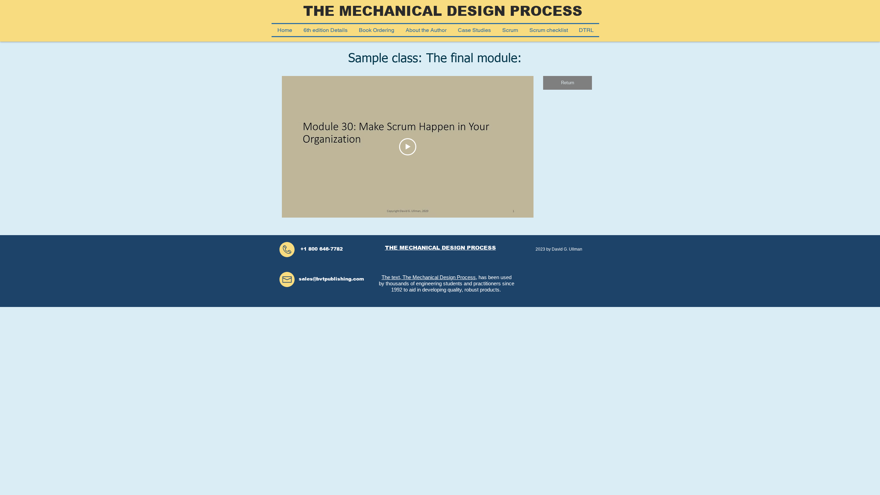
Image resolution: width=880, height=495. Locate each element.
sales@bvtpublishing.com (331, 279)
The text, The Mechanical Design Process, (429, 277)
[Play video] (407, 146)
